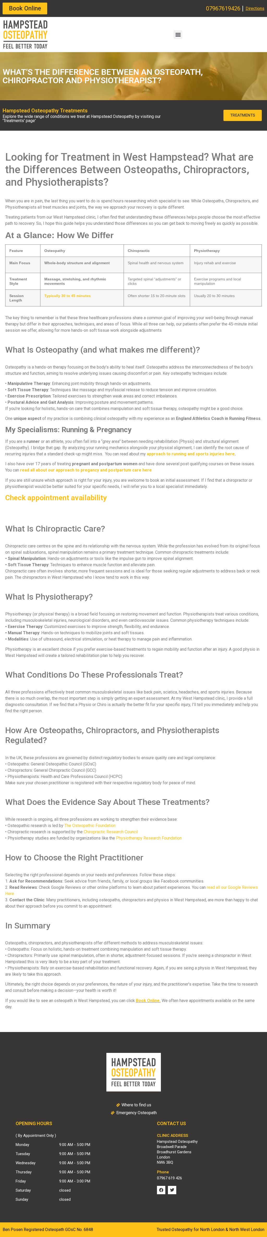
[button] (178, 34)
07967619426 (223, 8)
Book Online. (148, 1000)
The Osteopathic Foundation (90, 825)
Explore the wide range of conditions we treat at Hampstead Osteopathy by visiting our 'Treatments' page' (82, 118)
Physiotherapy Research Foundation (149, 838)
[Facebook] (161, 1190)
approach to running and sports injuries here (191, 453)
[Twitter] (172, 1190)
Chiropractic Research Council (111, 831)
